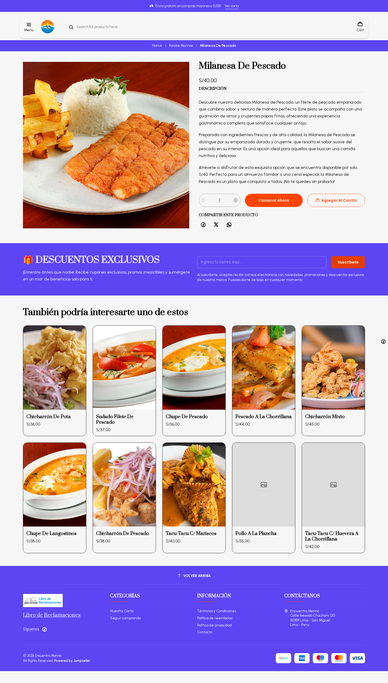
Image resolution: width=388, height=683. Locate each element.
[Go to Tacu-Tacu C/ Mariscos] (194, 485)
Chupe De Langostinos (51, 533)
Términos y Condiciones (216, 611)
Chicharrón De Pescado (122, 533)
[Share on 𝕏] (216, 225)
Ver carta (232, 6)
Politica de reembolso (214, 618)
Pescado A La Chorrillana (263, 417)
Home (157, 46)
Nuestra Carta (122, 611)
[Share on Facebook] (203, 225)
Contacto (204, 632)
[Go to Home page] (47, 26)
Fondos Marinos (181, 46)
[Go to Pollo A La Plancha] (263, 485)
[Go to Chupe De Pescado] (194, 367)
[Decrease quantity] (203, 200)
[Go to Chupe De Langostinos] (54, 485)
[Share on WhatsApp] (229, 225)
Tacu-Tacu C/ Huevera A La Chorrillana (331, 536)
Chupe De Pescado (187, 417)
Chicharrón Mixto (325, 417)
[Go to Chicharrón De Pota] (54, 367)
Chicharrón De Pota (48, 417)
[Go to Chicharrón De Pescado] (124, 485)
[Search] (71, 27)
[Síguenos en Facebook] (44, 629)
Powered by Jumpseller (72, 661)
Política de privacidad (214, 625)
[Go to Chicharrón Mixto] (333, 367)
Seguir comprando (125, 618)
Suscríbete (348, 262)
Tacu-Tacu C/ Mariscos (191, 533)
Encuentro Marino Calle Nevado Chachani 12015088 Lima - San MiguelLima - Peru (312, 618)
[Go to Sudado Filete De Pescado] (124, 367)
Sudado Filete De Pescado (115, 419)
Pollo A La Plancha (256, 533)
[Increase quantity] (235, 200)
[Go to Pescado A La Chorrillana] (263, 367)
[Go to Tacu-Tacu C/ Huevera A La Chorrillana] (333, 485)
